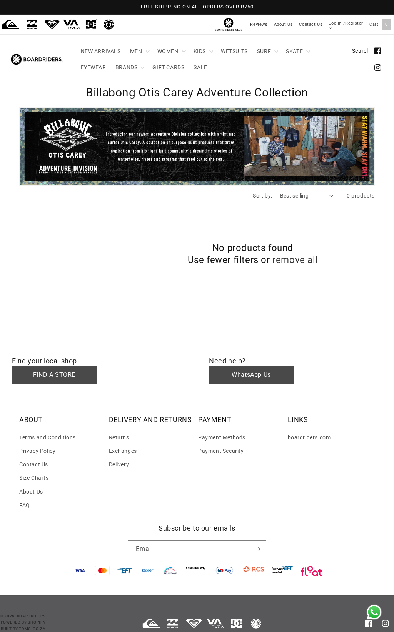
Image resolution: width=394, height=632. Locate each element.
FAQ (24, 505)
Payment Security (221, 451)
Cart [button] (378, 24)
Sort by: (262, 196)
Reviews (258, 24)
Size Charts (34, 478)
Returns (119, 437)
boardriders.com (309, 437)
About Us (283, 24)
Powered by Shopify (23, 622)
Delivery (119, 464)
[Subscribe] (257, 549)
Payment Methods (221, 437)
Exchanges (123, 451)
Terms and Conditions (47, 437)
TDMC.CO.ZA (32, 629)
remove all (295, 259)
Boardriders (31, 616)
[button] (139, 51)
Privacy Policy (37, 451)
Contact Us (310, 24)
